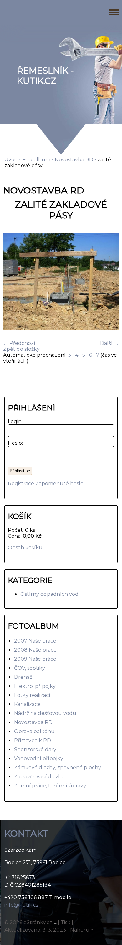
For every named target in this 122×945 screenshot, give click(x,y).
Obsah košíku (25, 548)
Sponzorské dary (35, 749)
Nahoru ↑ (82, 930)
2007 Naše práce (35, 641)
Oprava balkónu (34, 731)
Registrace (21, 484)
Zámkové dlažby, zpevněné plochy (57, 768)
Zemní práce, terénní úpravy (50, 786)
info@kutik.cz (21, 905)
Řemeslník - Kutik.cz (45, 76)
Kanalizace (27, 704)
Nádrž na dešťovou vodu (45, 713)
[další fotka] (109, 282)
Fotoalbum (36, 160)
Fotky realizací (32, 695)
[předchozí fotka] (13, 282)
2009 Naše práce (35, 659)
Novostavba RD (74, 160)
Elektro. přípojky (35, 686)
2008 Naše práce (35, 650)
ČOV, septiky (29, 668)
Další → (109, 343)
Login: (14, 421)
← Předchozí (19, 343)
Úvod (11, 160)
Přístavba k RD (32, 740)
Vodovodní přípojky (38, 758)
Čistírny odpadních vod (49, 594)
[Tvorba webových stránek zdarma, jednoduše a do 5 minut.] (55, 923)
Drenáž (23, 677)
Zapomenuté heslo (59, 484)
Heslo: (14, 443)
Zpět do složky (21, 349)
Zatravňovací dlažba (39, 777)
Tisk (65, 922)
